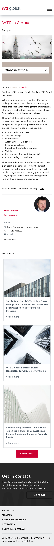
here (42, 189)
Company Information (31, 538)
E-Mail (10, 234)
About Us (7, 511)
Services (7, 515)
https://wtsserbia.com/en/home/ (22, 227)
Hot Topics (8, 524)
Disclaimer (28, 541)
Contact (39, 494)
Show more (27, 453)
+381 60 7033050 (14, 231)
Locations (14, 87)
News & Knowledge (13, 520)
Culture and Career (13, 529)
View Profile (10, 240)
